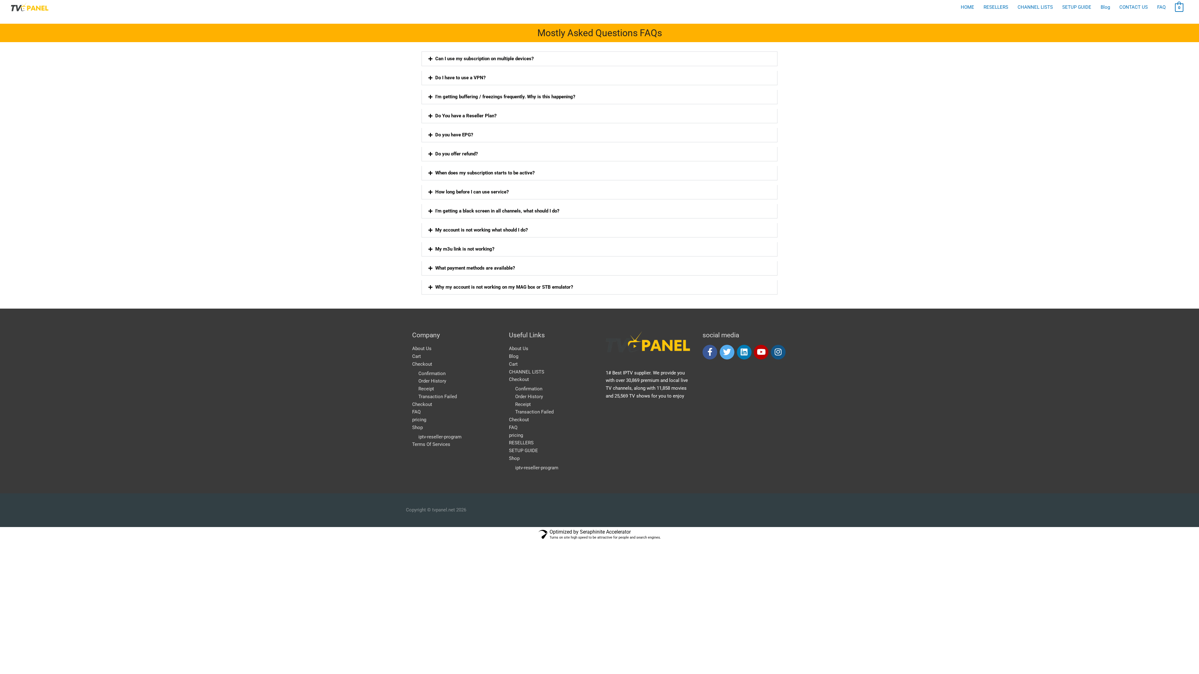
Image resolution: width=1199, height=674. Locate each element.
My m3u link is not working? (464, 249)
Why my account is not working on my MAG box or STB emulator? (504, 287)
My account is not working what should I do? (481, 230)
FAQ (416, 412)
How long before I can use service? (472, 192)
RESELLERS (521, 443)
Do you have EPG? (454, 135)
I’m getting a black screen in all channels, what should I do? (497, 211)
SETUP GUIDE (523, 450)
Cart (416, 356)
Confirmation (432, 373)
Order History (432, 381)
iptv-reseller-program (439, 437)
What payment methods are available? (475, 268)
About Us (422, 348)
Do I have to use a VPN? (460, 78)
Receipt (426, 389)
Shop (417, 427)
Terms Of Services (431, 444)
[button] (599, 59)
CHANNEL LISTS (526, 372)
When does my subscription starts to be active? (485, 173)
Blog (513, 356)
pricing (419, 419)
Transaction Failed (437, 396)
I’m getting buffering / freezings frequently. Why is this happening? (505, 97)
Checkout (422, 364)
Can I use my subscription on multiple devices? (484, 58)
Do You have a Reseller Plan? (465, 116)
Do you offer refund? (456, 154)
